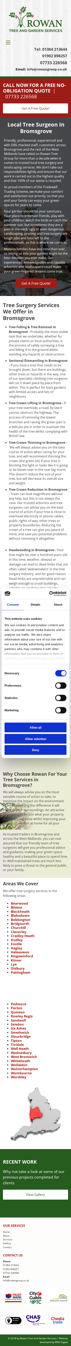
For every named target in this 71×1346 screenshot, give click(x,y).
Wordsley (18, 1077)
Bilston (16, 907)
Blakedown (20, 915)
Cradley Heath (23, 935)
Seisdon (17, 1024)
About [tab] (58, 604)
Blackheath (20, 911)
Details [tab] (35, 604)
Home (6, 1232)
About (6, 1235)
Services (7, 1239)
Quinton (18, 1012)
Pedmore (18, 1004)
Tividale (17, 1044)
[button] (35, 42)
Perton (16, 1008)
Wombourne (21, 1073)
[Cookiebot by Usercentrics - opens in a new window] (50, 593)
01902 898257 (54, 55)
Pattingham (20, 972)
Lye (14, 964)
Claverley (18, 931)
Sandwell (18, 1020)
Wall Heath (20, 1048)
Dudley (17, 940)
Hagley (16, 948)
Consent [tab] (13, 604)
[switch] (60, 685)
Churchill (18, 927)
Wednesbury (21, 1052)
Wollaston (19, 1065)
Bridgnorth (20, 923)
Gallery (7, 1243)
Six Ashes (18, 1028)
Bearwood (19, 903)
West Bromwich (24, 1056)
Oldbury (18, 968)
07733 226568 (53, 62)
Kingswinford (22, 956)
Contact (7, 1247)
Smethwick (20, 1032)
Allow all (35, 727)
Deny (35, 750)
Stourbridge (21, 1036)
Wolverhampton (24, 1069)
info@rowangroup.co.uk (47, 69)
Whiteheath (20, 1061)
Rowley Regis (22, 1016)
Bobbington (20, 919)
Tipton (16, 1040)
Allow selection (35, 738)
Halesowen (20, 952)
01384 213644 (54, 49)
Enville (16, 944)
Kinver (16, 960)
